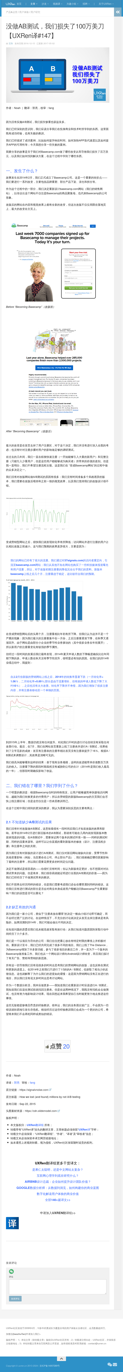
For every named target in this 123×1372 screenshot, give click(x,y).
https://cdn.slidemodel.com (41, 1111)
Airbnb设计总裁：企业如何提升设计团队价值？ (58, 1181)
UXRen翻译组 (35, 1125)
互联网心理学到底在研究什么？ (58, 1175)
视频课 (56, 3)
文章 (32, 3)
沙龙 (44, 3)
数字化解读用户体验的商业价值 (58, 1193)
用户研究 (35, 12)
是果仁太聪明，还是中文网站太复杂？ (57, 1169)
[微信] (11, 1271)
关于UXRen (105, 3)
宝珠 (11, 43)
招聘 (85, 3)
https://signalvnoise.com (34, 1090)
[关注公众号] (109, 1365)
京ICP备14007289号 (50, 1365)
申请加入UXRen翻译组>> (58, 1213)
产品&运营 (11, 12)
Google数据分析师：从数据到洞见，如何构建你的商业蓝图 (57, 1187)
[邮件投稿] (115, 1365)
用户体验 (24, 12)
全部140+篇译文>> (57, 1199)
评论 (11, 1276)
